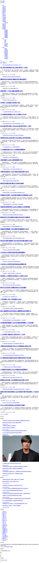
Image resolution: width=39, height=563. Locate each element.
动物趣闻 (6, 36)
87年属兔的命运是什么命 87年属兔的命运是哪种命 (14, 369)
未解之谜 (4, 23)
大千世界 (5, 546)
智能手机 (5, 525)
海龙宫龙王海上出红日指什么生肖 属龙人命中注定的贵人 (15, 138)
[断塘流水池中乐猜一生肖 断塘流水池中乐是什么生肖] (12, 377)
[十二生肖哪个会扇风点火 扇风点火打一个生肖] (11, 331)
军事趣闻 (6, 31)
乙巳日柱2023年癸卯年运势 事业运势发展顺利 (12, 252)
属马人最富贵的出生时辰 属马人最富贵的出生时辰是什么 (15, 311)
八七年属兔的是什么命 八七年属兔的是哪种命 (12, 149)
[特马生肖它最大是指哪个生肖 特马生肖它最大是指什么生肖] (13, 238)
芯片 (4, 522)
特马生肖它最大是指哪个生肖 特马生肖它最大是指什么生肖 (16, 240)
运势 (14, 74)
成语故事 (6, 54)
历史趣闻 (6, 37)
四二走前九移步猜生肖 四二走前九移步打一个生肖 (14, 67)
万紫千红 (4, 7)
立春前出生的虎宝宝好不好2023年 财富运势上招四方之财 (15, 346)
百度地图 (11, 546)
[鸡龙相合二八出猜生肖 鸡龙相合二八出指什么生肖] (11, 273)
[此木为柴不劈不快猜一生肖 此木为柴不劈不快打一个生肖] (13, 123)
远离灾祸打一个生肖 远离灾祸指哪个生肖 (11, 91)
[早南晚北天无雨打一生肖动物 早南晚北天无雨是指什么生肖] (13, 192)
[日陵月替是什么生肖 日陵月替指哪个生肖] (10, 157)
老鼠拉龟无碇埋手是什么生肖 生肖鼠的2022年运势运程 (15, 207)
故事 (3, 47)
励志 (5, 41)
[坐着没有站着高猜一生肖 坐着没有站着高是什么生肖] (12, 226)
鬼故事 (5, 48)
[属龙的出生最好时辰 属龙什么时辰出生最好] (10, 180)
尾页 (7, 414)
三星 (4, 521)
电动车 (4, 512)
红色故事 (6, 56)
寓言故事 (6, 53)
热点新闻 (4, 28)
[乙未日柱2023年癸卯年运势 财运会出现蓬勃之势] (11, 261)
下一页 (4, 414)
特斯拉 (4, 520)
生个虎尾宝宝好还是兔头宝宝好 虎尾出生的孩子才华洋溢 (15, 358)
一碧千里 (4, 6)
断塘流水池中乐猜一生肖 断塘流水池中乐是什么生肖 (14, 380)
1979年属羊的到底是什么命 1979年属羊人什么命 (13, 114)
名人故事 (6, 57)
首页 (3, 5)
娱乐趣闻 (6, 32)
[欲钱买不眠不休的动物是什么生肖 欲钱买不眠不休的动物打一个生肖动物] (15, 389)
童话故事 (6, 52)
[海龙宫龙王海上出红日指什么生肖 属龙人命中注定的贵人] (13, 135)
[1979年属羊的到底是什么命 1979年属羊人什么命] (11, 111)
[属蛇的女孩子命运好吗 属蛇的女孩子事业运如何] (11, 76)
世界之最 (4, 26)
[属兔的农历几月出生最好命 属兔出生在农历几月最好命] (12, 214)
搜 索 (11, 61)
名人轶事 (6, 43)
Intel (4, 538)
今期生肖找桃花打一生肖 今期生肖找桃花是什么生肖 (14, 171)
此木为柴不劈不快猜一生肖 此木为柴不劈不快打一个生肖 (15, 126)
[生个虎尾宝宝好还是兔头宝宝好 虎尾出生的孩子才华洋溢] (13, 355)
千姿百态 (4, 20)
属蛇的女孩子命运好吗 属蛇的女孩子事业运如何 (13, 79)
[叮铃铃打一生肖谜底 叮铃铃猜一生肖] (9, 100)
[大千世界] (2, 1)
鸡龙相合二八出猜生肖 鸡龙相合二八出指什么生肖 (14, 276)
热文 (3, 38)
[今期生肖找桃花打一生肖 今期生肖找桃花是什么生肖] (12, 169)
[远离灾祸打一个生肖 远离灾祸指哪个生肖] (10, 88)
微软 (4, 527)
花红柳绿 (4, 9)
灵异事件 (6, 22)
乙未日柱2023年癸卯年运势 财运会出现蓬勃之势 (13, 264)
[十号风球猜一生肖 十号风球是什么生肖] (9, 296)
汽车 (4, 516)
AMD (4, 533)
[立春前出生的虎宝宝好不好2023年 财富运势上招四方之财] (13, 343)
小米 (4, 523)
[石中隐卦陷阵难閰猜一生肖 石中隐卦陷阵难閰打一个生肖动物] (13, 320)
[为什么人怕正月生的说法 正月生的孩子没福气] (11, 402)
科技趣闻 (4, 27)
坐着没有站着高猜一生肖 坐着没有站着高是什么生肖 (14, 229)
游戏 (4, 511)
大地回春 (4, 17)
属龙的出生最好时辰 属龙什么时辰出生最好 (12, 183)
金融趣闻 (6, 35)
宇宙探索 (4, 25)
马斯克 (4, 517)
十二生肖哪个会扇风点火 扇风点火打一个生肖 (12, 334)
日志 (5, 42)
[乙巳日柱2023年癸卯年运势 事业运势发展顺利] (11, 249)
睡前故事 (6, 51)
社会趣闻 (6, 30)
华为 (4, 518)
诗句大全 (6, 46)
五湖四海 (4, 15)
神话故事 (6, 58)
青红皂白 (4, 10)
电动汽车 (5, 537)
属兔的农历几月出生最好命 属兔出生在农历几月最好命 (15, 217)
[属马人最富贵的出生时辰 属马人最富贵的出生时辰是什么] (13, 308)
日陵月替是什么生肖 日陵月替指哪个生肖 (11, 160)
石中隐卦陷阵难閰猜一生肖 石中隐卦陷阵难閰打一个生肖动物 (17, 322)
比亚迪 (4, 526)
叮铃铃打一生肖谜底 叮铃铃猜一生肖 (10, 102)
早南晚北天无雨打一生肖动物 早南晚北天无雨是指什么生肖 (16, 195)
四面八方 (4, 12)
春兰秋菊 (4, 11)
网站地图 (8, 546)
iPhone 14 (5, 539)
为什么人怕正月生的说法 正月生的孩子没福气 (12, 405)
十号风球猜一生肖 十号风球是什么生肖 (10, 299)
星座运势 (4, 62)
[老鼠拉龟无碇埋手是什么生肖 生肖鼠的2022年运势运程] (12, 204)
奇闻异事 (4, 21)
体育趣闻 (6, 33)
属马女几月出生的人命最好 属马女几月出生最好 (13, 287)
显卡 (4, 534)
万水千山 (4, 16)
